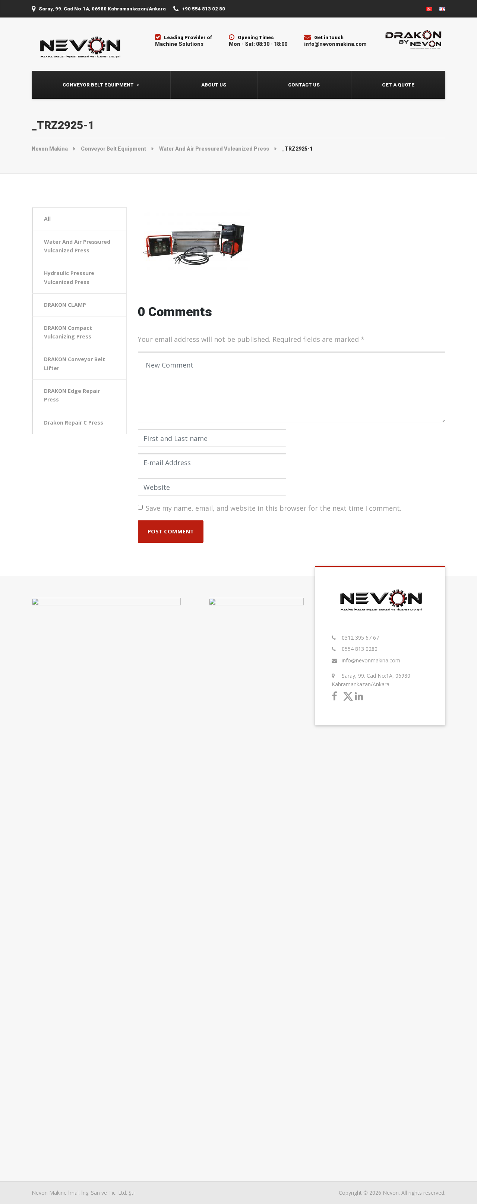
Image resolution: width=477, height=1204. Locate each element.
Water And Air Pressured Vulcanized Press (77, 246)
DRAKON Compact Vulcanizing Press (68, 332)
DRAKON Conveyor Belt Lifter (74, 363)
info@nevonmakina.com (371, 660)
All (47, 218)
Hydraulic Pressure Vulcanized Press (69, 277)
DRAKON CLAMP (65, 304)
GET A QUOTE (398, 85)
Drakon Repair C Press (73, 422)
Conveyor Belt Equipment (98, 85)
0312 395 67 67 (360, 637)
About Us (213, 85)
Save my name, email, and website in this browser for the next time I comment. (273, 508)
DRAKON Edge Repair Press (72, 395)
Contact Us (304, 85)
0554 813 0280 (360, 648)
